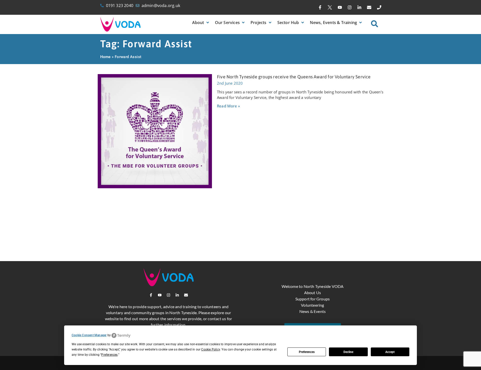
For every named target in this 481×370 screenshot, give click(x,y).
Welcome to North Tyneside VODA (313, 286)
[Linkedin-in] (359, 7)
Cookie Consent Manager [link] (89, 335)
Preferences (307, 352)
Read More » (228, 105)
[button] (201, 22)
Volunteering (312, 305)
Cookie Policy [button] (210, 349)
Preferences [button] (109, 354)
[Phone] (379, 7)
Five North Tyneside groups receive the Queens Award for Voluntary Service (294, 76)
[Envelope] (369, 7)
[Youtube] (339, 7)
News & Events (312, 311)
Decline (348, 352)
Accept (390, 352)
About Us (312, 292)
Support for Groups (312, 298)
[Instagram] (349, 7)
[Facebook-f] (320, 7)
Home (105, 57)
